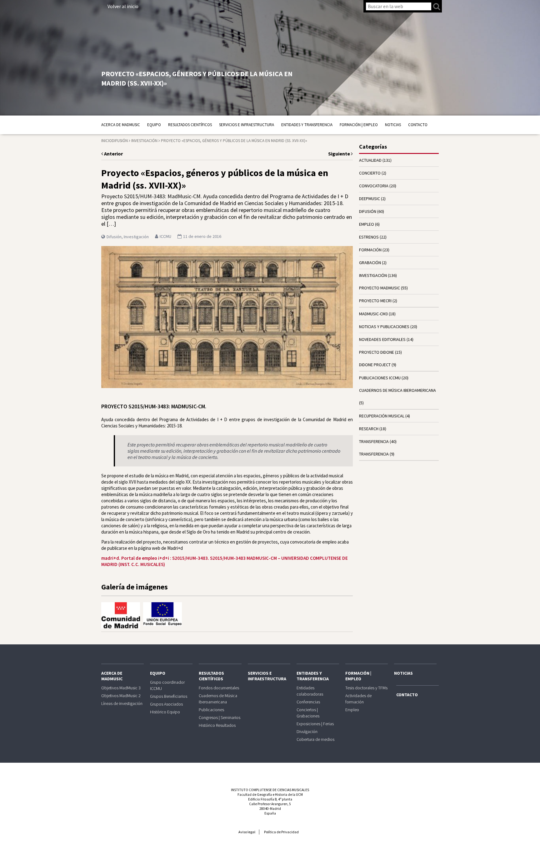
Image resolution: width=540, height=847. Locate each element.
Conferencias (308, 702)
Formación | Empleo (359, 124)
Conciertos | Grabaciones (308, 713)
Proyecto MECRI (375, 300)
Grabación (370, 262)
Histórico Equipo (165, 712)
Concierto (370, 173)
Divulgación (307, 731)
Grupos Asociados (166, 704)
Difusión (120, 140)
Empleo (366, 224)
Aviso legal (246, 832)
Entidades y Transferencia (306, 124)
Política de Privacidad (281, 832)
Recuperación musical (381, 416)
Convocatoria (373, 186)
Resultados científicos (190, 124)
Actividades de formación (358, 699)
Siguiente (339, 153)
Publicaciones (211, 709)
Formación (370, 250)
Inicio (106, 140)
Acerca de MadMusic (120, 124)
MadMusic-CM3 (373, 314)
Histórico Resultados (217, 725)
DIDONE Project (375, 364)
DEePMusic (369, 198)
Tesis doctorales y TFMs (366, 688)
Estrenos (369, 237)
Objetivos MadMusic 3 (121, 688)
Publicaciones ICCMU (380, 378)
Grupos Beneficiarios (168, 696)
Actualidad (370, 160)
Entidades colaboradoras (310, 691)
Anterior (113, 153)
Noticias (393, 124)
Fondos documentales (219, 688)
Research (368, 428)
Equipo (154, 124)
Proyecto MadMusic (379, 288)
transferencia (374, 441)
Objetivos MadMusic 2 (121, 695)
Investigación (144, 140)
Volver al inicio (123, 6)
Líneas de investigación (121, 703)
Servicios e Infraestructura (246, 124)
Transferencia (374, 454)
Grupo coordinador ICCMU (167, 685)
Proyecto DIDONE (376, 352)
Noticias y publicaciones (384, 326)
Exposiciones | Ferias (315, 723)
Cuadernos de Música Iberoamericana (397, 390)
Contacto (418, 124)
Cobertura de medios (315, 739)
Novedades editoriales (382, 339)
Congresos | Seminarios (219, 717)
